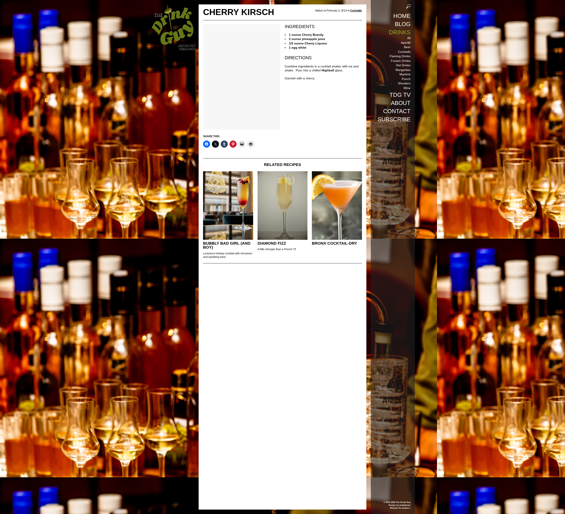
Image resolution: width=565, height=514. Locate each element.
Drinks (400, 32)
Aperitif (406, 42)
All (409, 38)
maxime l (406, 508)
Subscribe (394, 119)
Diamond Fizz (272, 243)
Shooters (404, 83)
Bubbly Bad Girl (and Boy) (226, 245)
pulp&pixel (405, 505)
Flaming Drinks (400, 56)
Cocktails (404, 51)
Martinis (405, 74)
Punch (406, 79)
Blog (403, 24)
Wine (407, 88)
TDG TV (400, 94)
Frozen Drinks (401, 61)
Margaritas (403, 70)
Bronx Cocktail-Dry (334, 243)
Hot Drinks (403, 65)
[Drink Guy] (173, 6)
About (401, 103)
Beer (407, 47)
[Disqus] (282, 327)
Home (402, 16)
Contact (397, 111)
